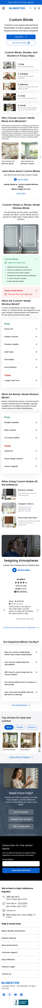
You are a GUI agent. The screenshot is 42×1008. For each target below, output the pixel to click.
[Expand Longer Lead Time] (36, 380)
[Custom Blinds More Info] (36, 259)
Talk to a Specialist (21, 826)
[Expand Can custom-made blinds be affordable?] (36, 662)
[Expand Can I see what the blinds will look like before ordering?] (36, 692)
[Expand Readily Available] (36, 422)
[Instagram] (4, 994)
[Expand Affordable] (36, 359)
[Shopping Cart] (39, 8)
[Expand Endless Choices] (36, 336)
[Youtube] (15, 994)
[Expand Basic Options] (36, 430)
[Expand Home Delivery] (36, 367)
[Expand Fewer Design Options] (36, 458)
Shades (19, 727)
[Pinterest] (21, 994)
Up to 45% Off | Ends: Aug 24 (21, 2)
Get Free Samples (19, 43)
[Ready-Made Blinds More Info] (36, 291)
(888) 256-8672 (12, 897)
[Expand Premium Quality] (36, 344)
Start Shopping (21, 812)
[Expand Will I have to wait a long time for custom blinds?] (36, 672)
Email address (8, 859)
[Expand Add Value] (36, 352)
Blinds (9, 727)
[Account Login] (34, 8)
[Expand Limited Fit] (36, 451)
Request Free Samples (21, 819)
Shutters (32, 727)
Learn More (21, 193)
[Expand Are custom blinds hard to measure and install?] (36, 682)
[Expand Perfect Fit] (36, 329)
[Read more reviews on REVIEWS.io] (21, 592)
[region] (21, 610)
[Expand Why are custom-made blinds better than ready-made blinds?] (36, 652)
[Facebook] (9, 994)
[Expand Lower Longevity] (36, 466)
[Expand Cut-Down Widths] (36, 438)
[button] (4, 610)
